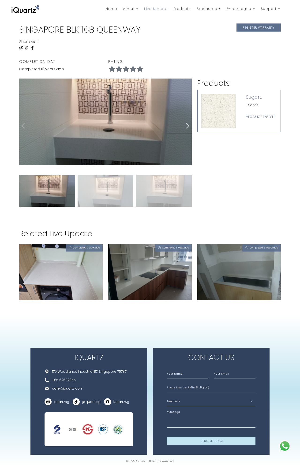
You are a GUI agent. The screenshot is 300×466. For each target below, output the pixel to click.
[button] (186, 125)
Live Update (156, 8)
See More (31, 312)
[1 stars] (118, 69)
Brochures (207, 8)
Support (269, 8)
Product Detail (260, 116)
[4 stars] (139, 69)
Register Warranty (259, 27)
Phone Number (188, 387)
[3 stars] (132, 69)
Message (173, 412)
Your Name (174, 374)
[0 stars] (111, 69)
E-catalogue (239, 8)
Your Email (221, 374)
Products (182, 8)
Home (111, 8)
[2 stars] (125, 69)
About (129, 8)
